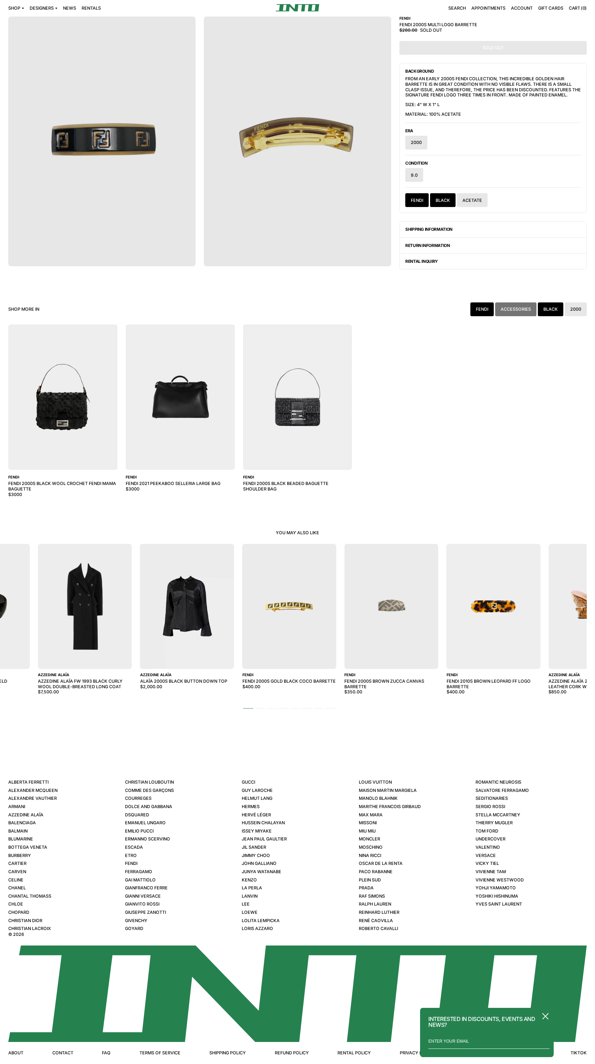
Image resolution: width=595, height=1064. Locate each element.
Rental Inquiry (421, 261)
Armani (16, 806)
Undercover (490, 838)
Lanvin (250, 896)
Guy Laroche (257, 790)
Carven (17, 871)
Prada (366, 887)
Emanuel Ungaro (145, 822)
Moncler (369, 838)
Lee (246, 904)
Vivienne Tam (491, 871)
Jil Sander (254, 847)
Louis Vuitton (375, 782)
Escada (134, 847)
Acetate (472, 200)
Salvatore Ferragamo (502, 790)
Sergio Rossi (490, 806)
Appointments (488, 8)
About (15, 1052)
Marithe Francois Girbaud (390, 806)
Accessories (516, 309)
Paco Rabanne (376, 871)
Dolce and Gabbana (148, 806)
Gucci (248, 782)
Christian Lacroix (29, 928)
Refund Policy (292, 1052)
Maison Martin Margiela (388, 790)
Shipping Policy (227, 1052)
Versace (486, 855)
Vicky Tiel (487, 863)
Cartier (17, 863)
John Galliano (259, 863)
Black (443, 200)
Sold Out (493, 47)
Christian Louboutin (149, 782)
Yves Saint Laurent (499, 904)
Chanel (17, 887)
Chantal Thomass (29, 896)
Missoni (368, 822)
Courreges (138, 798)
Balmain (18, 831)
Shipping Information (428, 229)
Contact (62, 1052)
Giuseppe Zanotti (145, 912)
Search (457, 8)
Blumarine (20, 838)
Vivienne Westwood (500, 879)
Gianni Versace (143, 896)
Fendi (417, 200)
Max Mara (371, 814)
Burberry (19, 855)
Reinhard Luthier (379, 912)
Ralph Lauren (375, 904)
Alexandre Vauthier (32, 798)
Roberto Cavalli (378, 928)
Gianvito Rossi (142, 904)
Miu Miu (367, 831)
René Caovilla (376, 920)
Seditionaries (492, 798)
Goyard (134, 928)
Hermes (251, 806)
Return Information (427, 245)
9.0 (414, 175)
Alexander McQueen (33, 790)
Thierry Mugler (494, 822)
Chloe (15, 904)
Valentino (488, 847)
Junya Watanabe (261, 871)
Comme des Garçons (149, 790)
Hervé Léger (256, 814)
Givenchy (136, 920)
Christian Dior (25, 920)
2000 (416, 142)
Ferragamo (138, 871)
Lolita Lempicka (261, 920)
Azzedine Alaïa (25, 814)
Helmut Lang (257, 798)
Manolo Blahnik (378, 798)
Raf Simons (372, 896)
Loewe (250, 912)
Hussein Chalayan (263, 822)
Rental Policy (354, 1052)
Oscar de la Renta (381, 863)
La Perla (252, 887)
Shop (14, 8)
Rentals (91, 8)
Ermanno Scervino (147, 838)
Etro (131, 855)
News (69, 8)
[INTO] (297, 7)
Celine (15, 879)
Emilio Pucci (139, 831)
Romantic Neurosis (498, 782)
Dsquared (137, 814)
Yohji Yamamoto (496, 887)
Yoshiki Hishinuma (497, 896)
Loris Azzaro (257, 928)
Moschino (371, 847)
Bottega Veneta (27, 847)
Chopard (18, 912)
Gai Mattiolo (140, 879)
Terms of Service (159, 1052)
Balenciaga (22, 822)
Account (522, 8)
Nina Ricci (370, 855)
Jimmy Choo (256, 855)
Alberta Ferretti (28, 782)
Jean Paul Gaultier (264, 838)
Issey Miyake (257, 831)
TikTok (579, 1052)
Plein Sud (370, 879)
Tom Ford (487, 831)
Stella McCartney (498, 814)
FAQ (106, 1052)
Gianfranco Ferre (146, 887)
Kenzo (249, 879)
